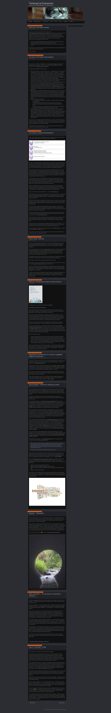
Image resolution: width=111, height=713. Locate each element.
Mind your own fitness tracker (39, 27)
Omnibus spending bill (47, 438)
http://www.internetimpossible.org (54, 532)
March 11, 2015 (39, 352)
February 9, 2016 (39, 25)
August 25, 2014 (39, 645)
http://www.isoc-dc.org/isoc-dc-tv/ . (42, 66)
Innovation (36, 134)
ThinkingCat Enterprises (41, 3)
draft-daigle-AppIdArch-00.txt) (39, 363)
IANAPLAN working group (53, 419)
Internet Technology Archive (42, 357)
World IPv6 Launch (55, 191)
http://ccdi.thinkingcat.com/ (42, 214)
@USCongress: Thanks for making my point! (44, 384)
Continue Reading (32, 51)
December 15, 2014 (40, 382)
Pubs (52, 21)
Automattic (64, 709)
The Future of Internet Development (41, 133)
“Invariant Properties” (34, 328)
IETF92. (52, 378)
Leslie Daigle (45, 21)
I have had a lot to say (56, 85)
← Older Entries (32, 702)
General (33, 134)
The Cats (65, 21)
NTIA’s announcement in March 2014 (49, 401)
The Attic (54, 365)
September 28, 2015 (40, 55)
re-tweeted (35, 600)
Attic (60, 21)
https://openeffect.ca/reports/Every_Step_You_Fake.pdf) (39, 33)
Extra (56, 21)
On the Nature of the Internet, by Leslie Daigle (37, 307)
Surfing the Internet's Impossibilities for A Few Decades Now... (41, 5)
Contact (71, 21)
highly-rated (47, 249)
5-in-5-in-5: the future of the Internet (41, 57)
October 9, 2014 (39, 511)
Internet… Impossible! (36, 513)
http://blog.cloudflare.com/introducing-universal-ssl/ (39, 641)
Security (33, 28)
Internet (33, 58)
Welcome (30, 21)
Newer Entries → (62, 702)
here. (43, 209)
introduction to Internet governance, (39, 263)
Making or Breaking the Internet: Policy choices (45, 282)
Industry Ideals (37, 21)
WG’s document (46, 425)
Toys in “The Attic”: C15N (37, 647)
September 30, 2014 (40, 592)
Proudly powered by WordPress (50, 709)
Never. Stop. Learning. (36, 239)
